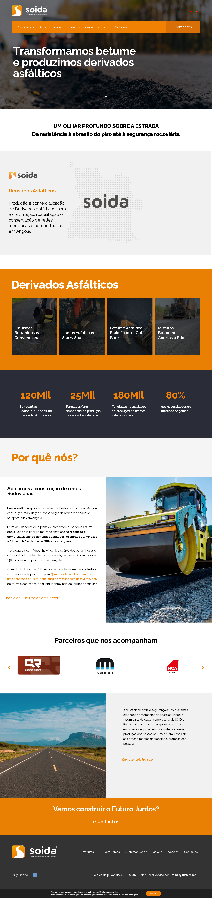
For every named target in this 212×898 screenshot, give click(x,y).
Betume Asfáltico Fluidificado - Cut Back (126, 333)
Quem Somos (50, 27)
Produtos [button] (24, 27)
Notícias (121, 27)
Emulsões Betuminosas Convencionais (28, 333)
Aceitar (153, 893)
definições (133, 895)
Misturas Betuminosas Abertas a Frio (171, 333)
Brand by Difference (183, 875)
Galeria (103, 27)
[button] (183, 27)
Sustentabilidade (79, 27)
